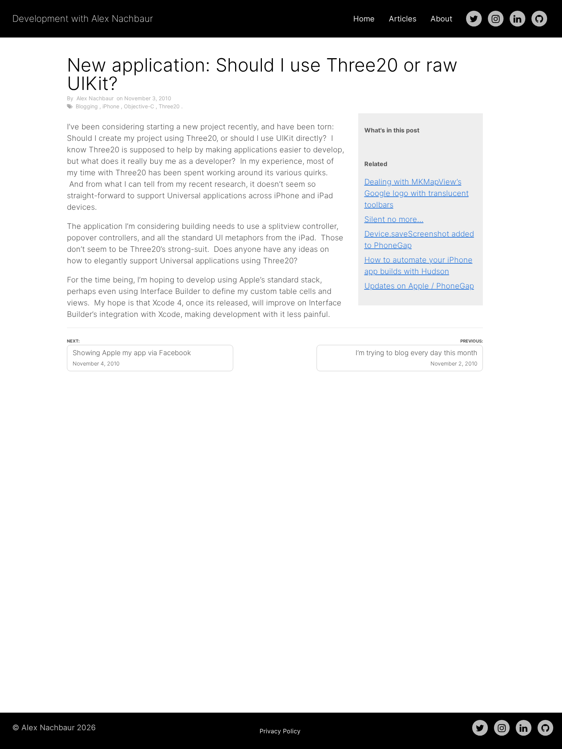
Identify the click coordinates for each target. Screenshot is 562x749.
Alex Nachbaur (95, 98)
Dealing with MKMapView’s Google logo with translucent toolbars (416, 193)
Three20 (169, 106)
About (441, 18)
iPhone (110, 106)
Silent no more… (394, 219)
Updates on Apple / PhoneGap (419, 285)
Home (364, 18)
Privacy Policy (280, 731)
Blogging (87, 106)
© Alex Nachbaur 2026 (54, 727)
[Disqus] (275, 516)
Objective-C (139, 106)
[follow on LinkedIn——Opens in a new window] (517, 19)
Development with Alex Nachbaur (82, 18)
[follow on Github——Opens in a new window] (539, 19)
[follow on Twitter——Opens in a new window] (474, 19)
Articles (402, 18)
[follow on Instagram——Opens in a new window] (495, 19)
